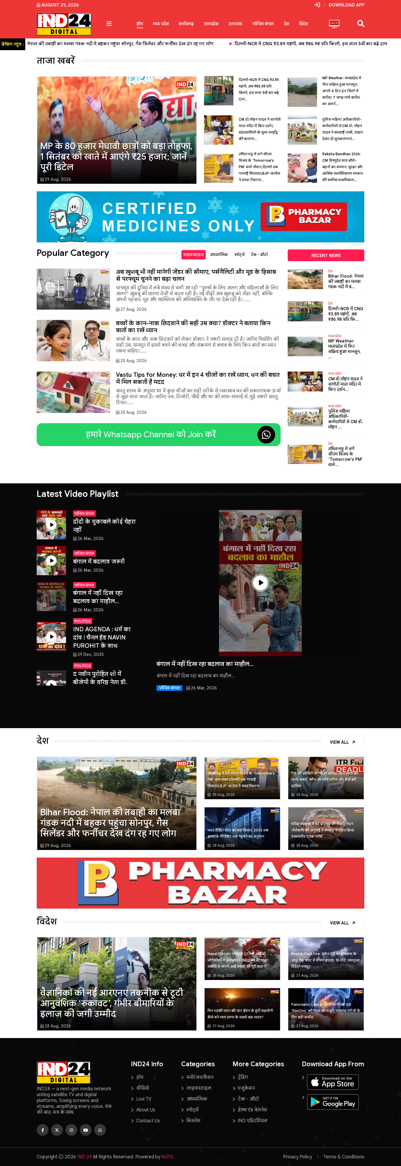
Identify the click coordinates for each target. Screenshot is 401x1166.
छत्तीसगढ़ (186, 23)
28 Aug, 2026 (223, 794)
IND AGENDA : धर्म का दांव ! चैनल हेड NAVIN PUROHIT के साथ (102, 637)
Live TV (143, 1099)
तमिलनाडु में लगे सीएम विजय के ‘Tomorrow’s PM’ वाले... (345, 456)
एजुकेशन (246, 1088)
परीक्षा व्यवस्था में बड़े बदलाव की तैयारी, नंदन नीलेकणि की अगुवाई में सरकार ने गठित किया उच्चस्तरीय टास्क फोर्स (322, 829)
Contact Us (148, 1121)
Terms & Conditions (344, 1157)
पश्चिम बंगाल (263, 23)
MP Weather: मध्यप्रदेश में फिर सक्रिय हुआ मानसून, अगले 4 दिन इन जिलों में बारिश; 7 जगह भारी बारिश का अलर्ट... (341, 91)
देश (286, 23)
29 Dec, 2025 (90, 654)
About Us (145, 1110)
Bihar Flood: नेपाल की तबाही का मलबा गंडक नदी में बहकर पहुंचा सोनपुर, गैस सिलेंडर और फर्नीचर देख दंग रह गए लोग (110, 823)
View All (340, 742)
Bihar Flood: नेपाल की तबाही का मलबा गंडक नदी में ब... (346, 281)
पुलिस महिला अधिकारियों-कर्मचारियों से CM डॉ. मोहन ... (345, 419)
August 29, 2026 (60, 5)
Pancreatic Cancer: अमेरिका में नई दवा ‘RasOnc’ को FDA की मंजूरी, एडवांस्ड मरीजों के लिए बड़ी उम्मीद (325, 1010)
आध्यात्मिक (219, 254)
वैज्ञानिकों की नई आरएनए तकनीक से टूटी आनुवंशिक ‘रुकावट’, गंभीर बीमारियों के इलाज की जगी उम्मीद (111, 1003)
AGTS (167, 1157)
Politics (83, 621)
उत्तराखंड (235, 23)
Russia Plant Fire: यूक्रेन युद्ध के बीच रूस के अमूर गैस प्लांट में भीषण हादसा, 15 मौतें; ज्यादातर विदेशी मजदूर (325, 959)
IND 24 (84, 1157)
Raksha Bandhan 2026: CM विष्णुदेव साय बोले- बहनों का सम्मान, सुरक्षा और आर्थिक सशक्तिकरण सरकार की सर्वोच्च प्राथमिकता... (342, 167)
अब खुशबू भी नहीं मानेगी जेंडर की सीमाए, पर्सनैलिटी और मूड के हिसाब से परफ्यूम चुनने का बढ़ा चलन (196, 275)
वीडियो (142, 1088)
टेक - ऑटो (259, 254)
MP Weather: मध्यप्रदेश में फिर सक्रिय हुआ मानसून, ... (344, 349)
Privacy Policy (297, 1157)
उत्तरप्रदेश (211, 23)
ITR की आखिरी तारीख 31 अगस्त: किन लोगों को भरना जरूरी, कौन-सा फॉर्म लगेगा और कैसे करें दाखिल (324, 779)
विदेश (303, 23)
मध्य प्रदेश (161, 23)
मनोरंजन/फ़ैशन (199, 1077)
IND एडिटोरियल (252, 1121)
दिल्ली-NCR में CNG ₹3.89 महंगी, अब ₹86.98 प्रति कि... (345, 314)
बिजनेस (193, 1121)
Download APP (346, 5)
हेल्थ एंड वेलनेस (252, 1110)
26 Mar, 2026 (90, 538)
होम (140, 23)
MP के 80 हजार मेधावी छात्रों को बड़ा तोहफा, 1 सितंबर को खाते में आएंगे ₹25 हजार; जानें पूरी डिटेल (116, 157)
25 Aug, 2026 (133, 360)
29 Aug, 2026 (58, 179)
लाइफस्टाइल (193, 254)
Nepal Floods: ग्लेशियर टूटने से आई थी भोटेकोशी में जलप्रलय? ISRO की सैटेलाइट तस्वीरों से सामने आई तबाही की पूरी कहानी (238, 959)
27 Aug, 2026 (133, 309)
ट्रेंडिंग (243, 1077)
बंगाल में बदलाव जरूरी (99, 561)
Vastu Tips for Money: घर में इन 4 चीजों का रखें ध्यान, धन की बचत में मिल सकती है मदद (197, 378)
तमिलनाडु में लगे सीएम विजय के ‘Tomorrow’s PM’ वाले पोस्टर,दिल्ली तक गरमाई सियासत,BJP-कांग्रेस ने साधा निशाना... (259, 167)
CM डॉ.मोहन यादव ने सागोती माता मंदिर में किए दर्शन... (345, 384)
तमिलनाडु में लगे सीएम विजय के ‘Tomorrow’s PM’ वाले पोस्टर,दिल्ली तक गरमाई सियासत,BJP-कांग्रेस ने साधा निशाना (241, 779)
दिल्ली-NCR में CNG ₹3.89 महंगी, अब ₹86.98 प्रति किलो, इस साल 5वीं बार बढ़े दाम (180, 43)
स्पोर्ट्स (239, 254)
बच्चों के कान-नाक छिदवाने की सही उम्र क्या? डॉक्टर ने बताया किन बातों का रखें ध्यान (193, 327)
